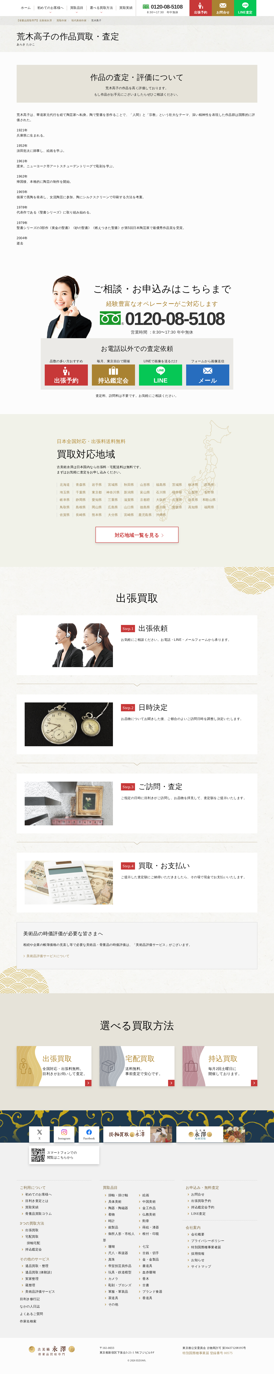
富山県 (145, 492)
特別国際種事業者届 (206, 1247)
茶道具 (113, 1298)
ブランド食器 (152, 1291)
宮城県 (113, 484)
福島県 (161, 484)
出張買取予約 (201, 1201)
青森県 (81, 484)
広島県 (113, 507)
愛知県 (97, 499)
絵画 (145, 1195)
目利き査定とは (37, 1201)
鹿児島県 (145, 515)
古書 (145, 1285)
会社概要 (197, 1234)
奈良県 (193, 499)
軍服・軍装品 (118, 1291)
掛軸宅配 (33, 1243)
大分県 (113, 515)
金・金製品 (150, 1259)
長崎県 (81, 515)
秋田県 (129, 484)
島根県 (81, 507)
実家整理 (32, 1278)
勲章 (145, 1221)
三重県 (113, 499)
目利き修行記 (30, 1299)
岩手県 (97, 484)
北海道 (65, 484)
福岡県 (209, 507)
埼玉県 (65, 492)
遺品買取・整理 (37, 1266)
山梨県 (193, 492)
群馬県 (209, 484)
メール (207, 380)
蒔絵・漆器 (150, 1227)
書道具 (147, 1266)
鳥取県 (65, 507)
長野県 (209, 492)
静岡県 (81, 499)
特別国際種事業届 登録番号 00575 (208, 1353)
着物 (111, 1214)
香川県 (161, 507)
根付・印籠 (150, 1233)
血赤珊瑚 (149, 1272)
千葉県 (81, 492)
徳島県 (145, 507)
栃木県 (193, 484)
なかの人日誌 (30, 1306)
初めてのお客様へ (50, 7)
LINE (161, 380)
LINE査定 (245, 12)
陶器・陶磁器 (118, 1208)
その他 (113, 1304)
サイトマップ (201, 1266)
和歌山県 (209, 499)
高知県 (193, 507)
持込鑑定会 (113, 380)
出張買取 (32, 1230)
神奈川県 (113, 492)
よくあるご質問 (31, 1314)
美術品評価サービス (40, 1291)
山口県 (129, 507)
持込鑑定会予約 (202, 1207)
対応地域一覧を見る (137, 535)
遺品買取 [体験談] (38, 1272)
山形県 (145, 484)
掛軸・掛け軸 (118, 1195)
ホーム (26, 7)
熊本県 (97, 515)
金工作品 (149, 1208)
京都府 (145, 499)
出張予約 (200, 12)
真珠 (111, 1259)
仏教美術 (149, 1214)
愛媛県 (177, 507)
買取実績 (126, 7)
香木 (145, 1278)
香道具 (147, 1298)
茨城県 (177, 484)
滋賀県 (129, 499)
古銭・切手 (150, 1253)
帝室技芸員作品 (120, 1266)
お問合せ (223, 12)
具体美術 (115, 1201)
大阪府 (161, 499)
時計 (111, 1221)
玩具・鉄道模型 (120, 1272)
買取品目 (76, 7)
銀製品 (113, 1227)
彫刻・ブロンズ (120, 1285)
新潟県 (129, 492)
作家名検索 (28, 1321)
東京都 (97, 492)
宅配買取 (32, 1236)
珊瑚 (111, 1246)
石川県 (161, 492)
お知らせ (197, 1260)
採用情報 (197, 1253)
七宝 (145, 1246)
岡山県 (97, 507)
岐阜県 (65, 499)
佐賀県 (65, 515)
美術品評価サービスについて (48, 956)
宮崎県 (129, 515)
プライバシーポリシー (207, 1240)
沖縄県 (161, 515)
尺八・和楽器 (118, 1253)
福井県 (177, 492)
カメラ (113, 1278)
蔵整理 (30, 1285)
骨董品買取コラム (38, 1213)
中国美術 (149, 1201)
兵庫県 (177, 499)
